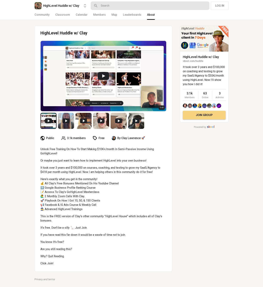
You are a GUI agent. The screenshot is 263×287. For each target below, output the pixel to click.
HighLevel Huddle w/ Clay (201, 57)
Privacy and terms (45, 279)
